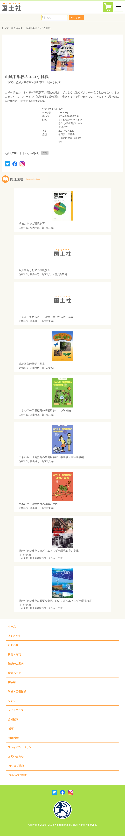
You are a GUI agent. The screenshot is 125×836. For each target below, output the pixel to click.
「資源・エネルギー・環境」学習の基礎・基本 (46, 317)
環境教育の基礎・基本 (32, 363)
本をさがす (76, 17)
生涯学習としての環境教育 (34, 270)
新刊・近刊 (14, 654)
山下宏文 (10, 82)
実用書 (71, 134)
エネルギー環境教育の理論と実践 (38, 504)
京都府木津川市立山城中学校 (41, 82)
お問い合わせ (16, 756)
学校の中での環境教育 (32, 223)
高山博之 (34, 321)
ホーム (12, 626)
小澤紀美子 (58, 274)
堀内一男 (34, 227)
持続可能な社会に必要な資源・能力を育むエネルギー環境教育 (55, 600)
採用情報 (13, 737)
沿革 (11, 728)
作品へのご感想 (17, 775)
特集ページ (14, 673)
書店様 (12, 682)
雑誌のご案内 (16, 663)
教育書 (61, 134)
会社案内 (13, 719)
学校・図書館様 (17, 691)
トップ (5, 28)
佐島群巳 (23, 227)
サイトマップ (16, 710)
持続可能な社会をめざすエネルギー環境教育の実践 (49, 550)
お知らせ (13, 645)
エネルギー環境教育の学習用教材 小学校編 (45, 410)
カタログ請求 (16, 765)
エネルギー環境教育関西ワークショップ (39, 558)
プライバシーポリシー (21, 747)
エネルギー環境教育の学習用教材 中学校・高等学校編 (51, 457)
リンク (12, 700)
